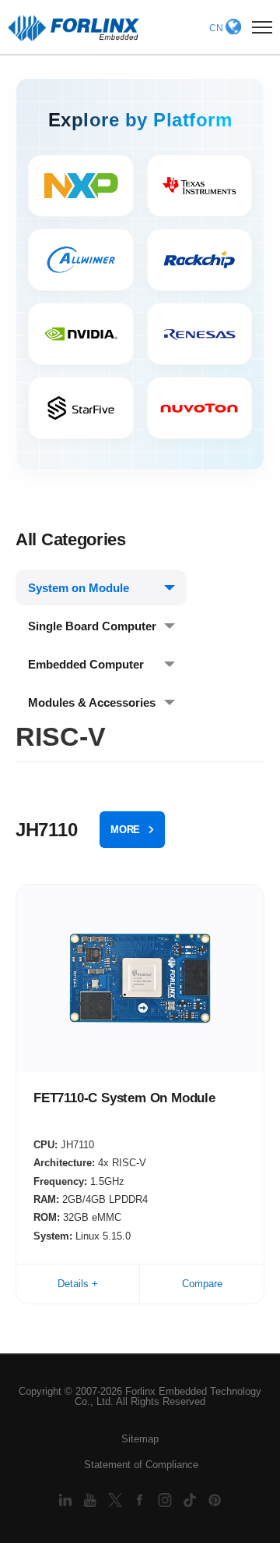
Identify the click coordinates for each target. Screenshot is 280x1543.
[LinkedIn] (66, 1500)
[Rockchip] (200, 260)
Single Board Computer (92, 626)
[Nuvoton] (200, 408)
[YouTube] (91, 1500)
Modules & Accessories (92, 702)
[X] (116, 1500)
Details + (78, 1283)
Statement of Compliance (141, 1464)
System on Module (78, 587)
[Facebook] (141, 1500)
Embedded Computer (86, 664)
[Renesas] (200, 334)
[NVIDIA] (81, 334)
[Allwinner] (81, 260)
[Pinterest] (215, 1500)
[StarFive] (81, 408)
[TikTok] (191, 1500)
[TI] (200, 185)
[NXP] (81, 185)
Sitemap (140, 1439)
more (125, 829)
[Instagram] (166, 1500)
